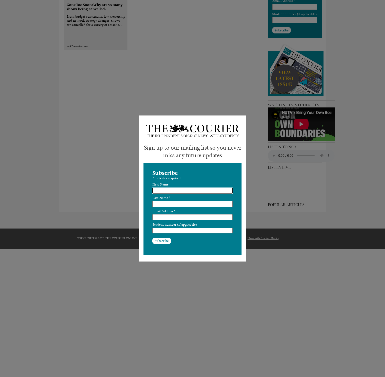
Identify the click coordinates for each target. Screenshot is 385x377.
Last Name (161, 197)
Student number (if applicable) (174, 224)
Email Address (163, 211)
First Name (160, 184)
